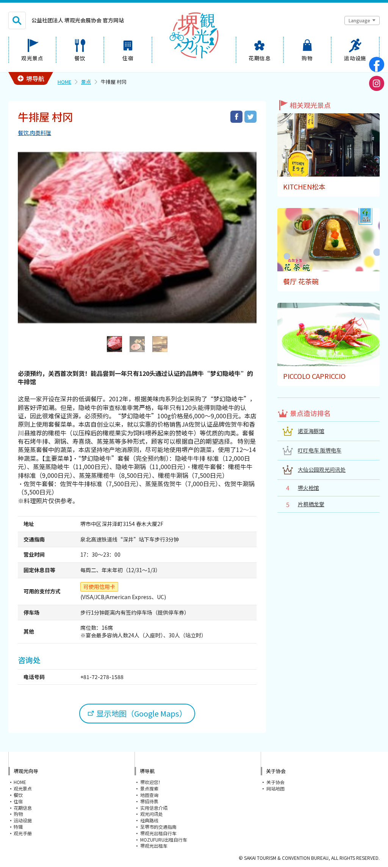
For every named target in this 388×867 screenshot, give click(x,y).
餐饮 (23, 132)
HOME (64, 81)
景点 (86, 81)
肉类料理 (40, 132)
